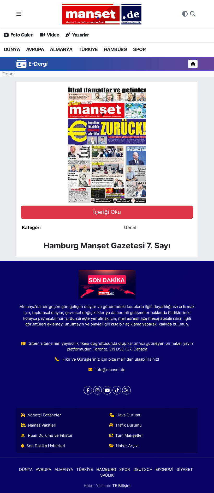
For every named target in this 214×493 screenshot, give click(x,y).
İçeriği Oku (107, 211)
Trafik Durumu (128, 425)
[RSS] (126, 390)
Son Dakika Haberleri (45, 445)
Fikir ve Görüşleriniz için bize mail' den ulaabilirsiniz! (110, 359)
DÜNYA (12, 49)
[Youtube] (107, 390)
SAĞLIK (107, 475)
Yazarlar (80, 35)
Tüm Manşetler (129, 435)
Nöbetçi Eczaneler (44, 415)
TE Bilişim (121, 485)
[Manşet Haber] (101, 14)
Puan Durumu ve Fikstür (50, 435)
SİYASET (185, 469)
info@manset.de (111, 369)
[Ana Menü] (18, 13)
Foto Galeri (21, 35)
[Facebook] (88, 390)
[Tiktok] (116, 390)
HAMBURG (115, 49)
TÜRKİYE (88, 49)
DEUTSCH (142, 469)
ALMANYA (61, 49)
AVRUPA (35, 49)
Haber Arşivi (127, 445)
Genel (8, 73)
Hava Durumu (128, 415)
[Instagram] (97, 390)
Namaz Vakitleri (42, 425)
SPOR (139, 49)
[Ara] (192, 14)
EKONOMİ (164, 469)
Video (52, 35)
